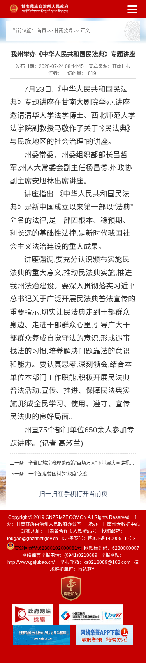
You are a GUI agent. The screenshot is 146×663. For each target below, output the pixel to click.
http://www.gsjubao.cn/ (31, 562)
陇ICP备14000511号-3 (112, 538)
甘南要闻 (63, 31)
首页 (41, 31)
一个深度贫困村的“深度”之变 (58, 474)
